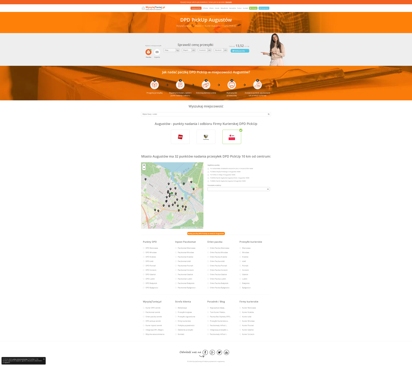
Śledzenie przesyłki (185, 330)
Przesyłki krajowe (185, 312)
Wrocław (245, 252)
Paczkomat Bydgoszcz (186, 287)
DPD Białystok (151, 283)
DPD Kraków (151, 257)
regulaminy (221, 361)
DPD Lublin (150, 279)
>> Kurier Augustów (211, 25)
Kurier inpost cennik (154, 325)
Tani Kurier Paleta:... (218, 312)
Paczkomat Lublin (185, 279)
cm (193, 50)
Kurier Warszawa (249, 308)
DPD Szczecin (151, 270)
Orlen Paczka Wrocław (219, 252)
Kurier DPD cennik (153, 308)
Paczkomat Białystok (186, 283)
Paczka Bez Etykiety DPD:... (220, 316)
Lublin (244, 279)
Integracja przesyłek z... (219, 330)
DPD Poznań (151, 265)
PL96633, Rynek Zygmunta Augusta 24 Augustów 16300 (228, 181)
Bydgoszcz (246, 287)
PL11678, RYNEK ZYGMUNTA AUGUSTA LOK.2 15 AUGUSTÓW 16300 (231, 168)
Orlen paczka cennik (154, 316)
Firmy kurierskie (184, 321)
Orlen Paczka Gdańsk (218, 274)
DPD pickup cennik (153, 321)
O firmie (205, 8)
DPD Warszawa (152, 248)
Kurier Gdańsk (248, 330)
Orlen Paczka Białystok (219, 283)
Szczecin (245, 270)
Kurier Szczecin (248, 334)
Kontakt (229, 2)
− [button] (144, 168)
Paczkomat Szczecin (186, 270)
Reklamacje (182, 308)
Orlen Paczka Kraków (218, 257)
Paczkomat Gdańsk (185, 274)
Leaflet (183, 228)
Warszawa (246, 248)
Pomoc (239, 8)
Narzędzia (232, 8)
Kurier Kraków (248, 312)
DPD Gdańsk (151, 274)
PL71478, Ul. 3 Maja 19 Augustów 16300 (222, 175)
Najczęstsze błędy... (217, 308)
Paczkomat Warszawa (186, 248)
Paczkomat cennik (153, 312)
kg (177, 50)
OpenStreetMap (191, 228)
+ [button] (144, 165)
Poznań (245, 265)
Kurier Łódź (246, 316)
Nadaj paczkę (196, 8)
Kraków (245, 257)
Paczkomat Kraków (185, 257)
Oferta (211, 8)
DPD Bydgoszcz (152, 287)
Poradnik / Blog (216, 301)
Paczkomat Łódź (184, 261)
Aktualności (224, 8)
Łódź (244, 261)
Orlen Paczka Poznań (218, 265)
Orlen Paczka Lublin (218, 279)
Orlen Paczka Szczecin (219, 270)
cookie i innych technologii (20, 359)
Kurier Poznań (248, 325)
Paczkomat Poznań (185, 265)
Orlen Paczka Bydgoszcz (219, 287)
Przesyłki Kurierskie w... (219, 321)
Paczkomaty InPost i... (218, 325)
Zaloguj (254, 8)
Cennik (217, 8)
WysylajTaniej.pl (183, 25)
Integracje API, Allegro (155, 330)
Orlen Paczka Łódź (217, 261)
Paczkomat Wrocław (186, 252)
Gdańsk (245, 274)
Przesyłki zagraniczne (186, 316)
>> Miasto (196, 25)
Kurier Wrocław (248, 321)
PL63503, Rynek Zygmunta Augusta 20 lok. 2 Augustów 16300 (229, 178)
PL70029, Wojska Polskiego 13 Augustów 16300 (225, 172)
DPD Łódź (149, 261)
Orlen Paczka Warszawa (219, 248)
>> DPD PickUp (228, 25)
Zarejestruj (264, 8)
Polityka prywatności (186, 325)
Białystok (246, 283)
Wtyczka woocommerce (155, 334)
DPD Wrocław (151, 252)
